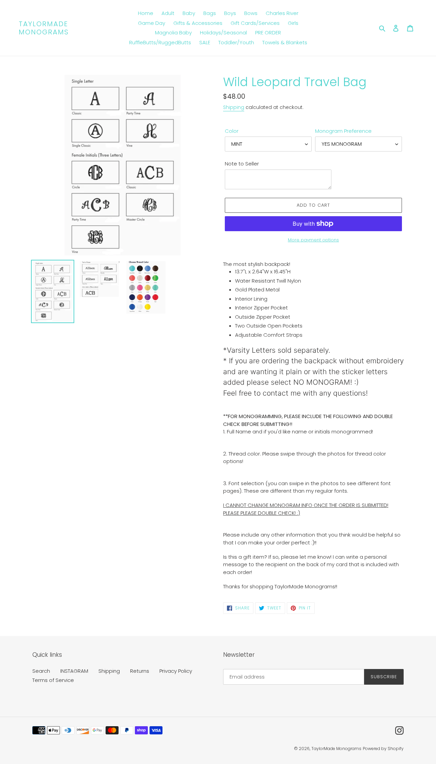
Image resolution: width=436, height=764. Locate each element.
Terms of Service (53, 680)
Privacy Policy (175, 670)
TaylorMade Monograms (44, 28)
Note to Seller (242, 163)
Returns (139, 670)
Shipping (233, 107)
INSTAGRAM (74, 670)
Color (231, 130)
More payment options (313, 240)
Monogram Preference (343, 130)
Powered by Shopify (383, 748)
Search (41, 670)
